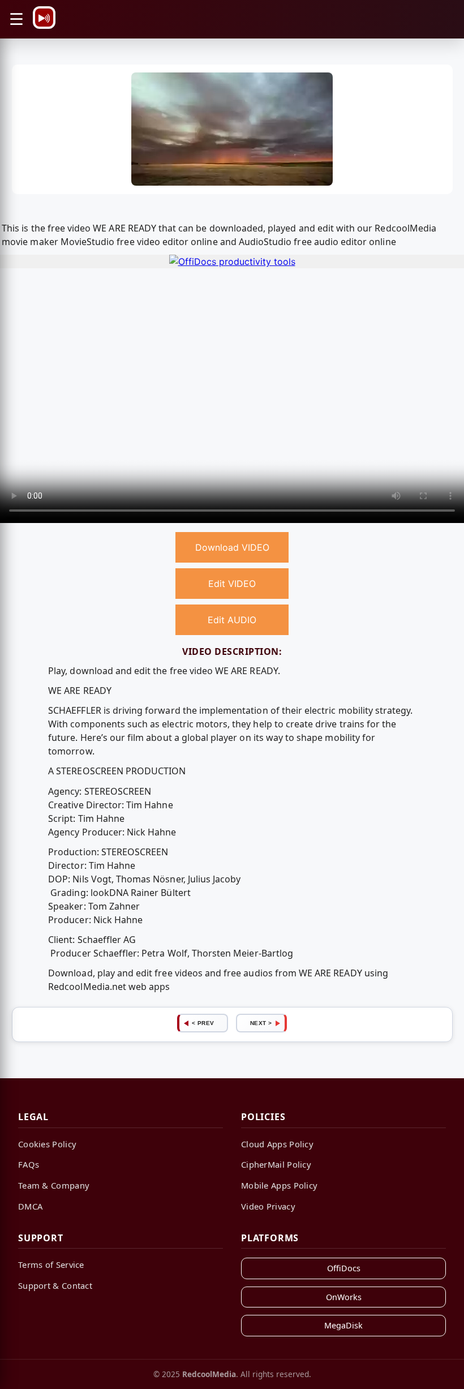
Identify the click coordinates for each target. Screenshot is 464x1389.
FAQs (28, 1164)
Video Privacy (268, 1206)
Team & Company (53, 1185)
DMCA (30, 1206)
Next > (261, 1023)
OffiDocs (343, 1268)
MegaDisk (343, 1325)
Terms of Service (51, 1264)
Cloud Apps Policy (277, 1144)
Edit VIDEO (232, 583)
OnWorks (344, 1297)
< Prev (203, 1023)
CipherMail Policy (276, 1164)
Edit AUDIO (232, 619)
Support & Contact (55, 1285)
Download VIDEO (232, 547)
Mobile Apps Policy (279, 1185)
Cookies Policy (47, 1144)
